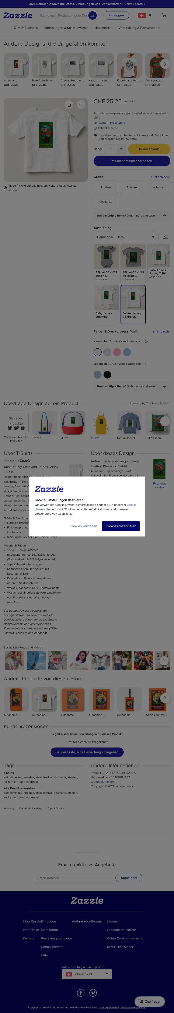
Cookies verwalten (83, 526)
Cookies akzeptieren (121, 526)
